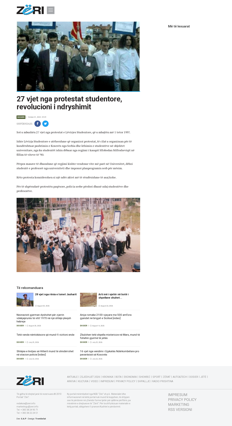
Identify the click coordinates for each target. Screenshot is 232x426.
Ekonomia (130, 377)
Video (94, 381)
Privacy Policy (125, 381)
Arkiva (71, 381)
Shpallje (144, 381)
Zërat (166, 377)
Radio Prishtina (162, 381)
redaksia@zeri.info (26, 403)
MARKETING (178, 404)
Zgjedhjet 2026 (90, 377)
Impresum (106, 381)
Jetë (203, 377)
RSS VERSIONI (180, 409)
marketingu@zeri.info (27, 406)
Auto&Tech (180, 377)
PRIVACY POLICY (182, 399)
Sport (157, 377)
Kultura (83, 381)
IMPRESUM (177, 395)
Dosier (21, 117)
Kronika (107, 377)
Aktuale (72, 377)
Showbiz (144, 377)
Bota (118, 377)
